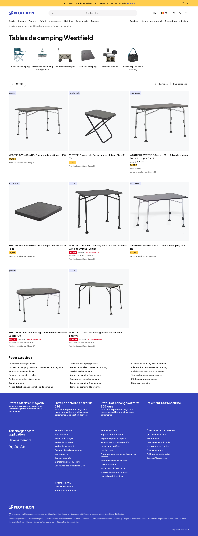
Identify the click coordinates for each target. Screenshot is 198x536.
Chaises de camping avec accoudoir (149, 363)
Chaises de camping (20, 67)
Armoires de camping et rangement (42, 68)
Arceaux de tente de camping (84, 379)
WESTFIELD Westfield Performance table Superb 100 (37, 155)
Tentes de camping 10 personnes (24, 379)
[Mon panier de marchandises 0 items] (186, 13)
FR (166, 13)
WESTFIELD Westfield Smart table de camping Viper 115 (158, 247)
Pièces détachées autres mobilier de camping (31, 387)
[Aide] (173, 13)
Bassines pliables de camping (133, 68)
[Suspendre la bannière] (183, 3)
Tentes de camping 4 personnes (146, 375)
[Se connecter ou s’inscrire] (179, 13)
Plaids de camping (88, 67)
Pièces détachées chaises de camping (88, 367)
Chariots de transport (65, 67)
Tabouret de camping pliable (22, 375)
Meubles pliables (110, 67)
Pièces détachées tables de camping (149, 367)
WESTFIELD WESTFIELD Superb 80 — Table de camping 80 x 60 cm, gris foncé (159, 157)
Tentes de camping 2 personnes (85, 383)
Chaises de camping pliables (84, 363)
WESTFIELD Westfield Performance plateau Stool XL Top (97, 157)
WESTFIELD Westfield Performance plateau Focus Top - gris (38, 247)
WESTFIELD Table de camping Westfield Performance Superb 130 (38, 334)
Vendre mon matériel (152, 21)
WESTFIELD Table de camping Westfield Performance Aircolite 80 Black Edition (98, 247)
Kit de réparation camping (144, 379)
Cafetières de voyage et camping (147, 371)
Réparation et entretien (176, 21)
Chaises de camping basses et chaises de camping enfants (37, 367)
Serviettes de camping (81, 371)
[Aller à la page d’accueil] (21, 13)
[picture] (38, 121)
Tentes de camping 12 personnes (86, 387)
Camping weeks (16, 383)
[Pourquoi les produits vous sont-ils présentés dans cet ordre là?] (156, 84)
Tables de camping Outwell (22, 363)
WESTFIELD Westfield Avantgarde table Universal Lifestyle (96, 334)
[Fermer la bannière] (187, 3)
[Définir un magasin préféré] (155, 13)
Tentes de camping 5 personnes (85, 375)
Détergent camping (140, 383)
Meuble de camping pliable (21, 371)
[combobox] (181, 84)
